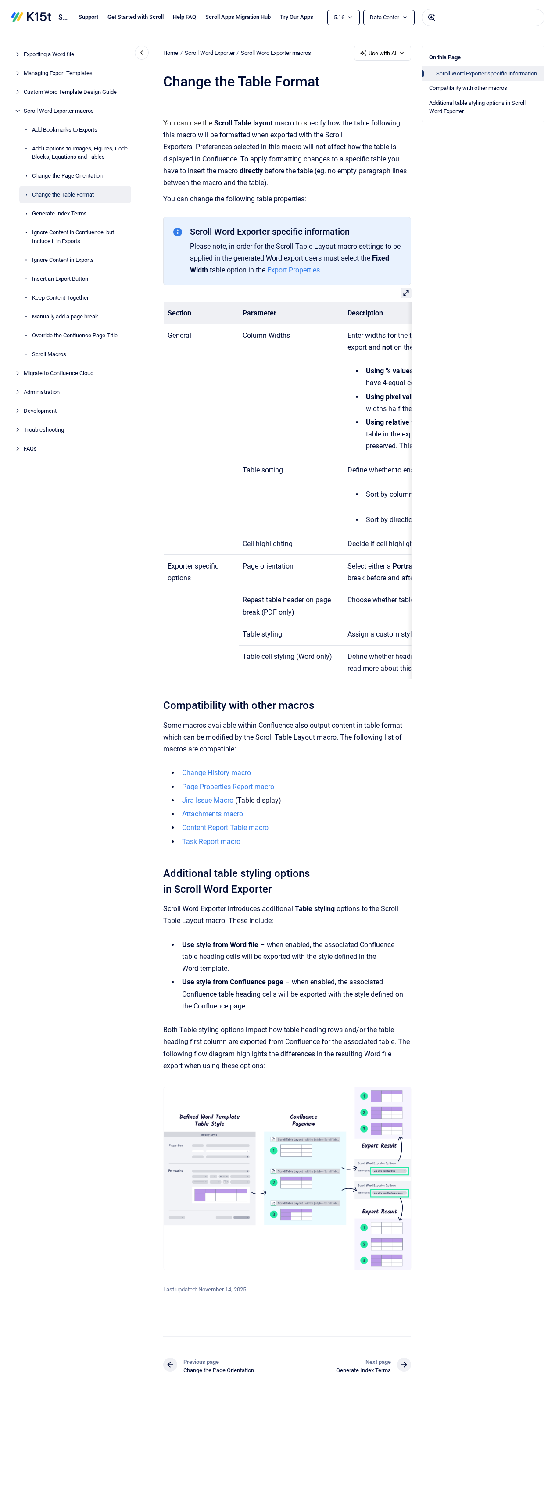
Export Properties (293, 270)
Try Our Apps (296, 17)
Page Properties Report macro (228, 787)
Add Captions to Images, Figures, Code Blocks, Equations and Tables (80, 153)
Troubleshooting (44, 429)
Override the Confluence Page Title (75, 335)
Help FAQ (184, 17)
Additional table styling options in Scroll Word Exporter (477, 107)
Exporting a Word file (49, 54)
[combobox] (483, 17)
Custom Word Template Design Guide (70, 92)
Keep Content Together (60, 297)
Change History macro (216, 773)
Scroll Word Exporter (63, 17)
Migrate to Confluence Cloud (58, 373)
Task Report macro (211, 841)
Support (88, 17)
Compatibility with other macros (468, 88)
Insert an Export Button (60, 278)
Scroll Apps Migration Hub (238, 17)
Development (40, 411)
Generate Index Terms (59, 213)
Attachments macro (212, 814)
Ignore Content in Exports (63, 260)
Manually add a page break (65, 316)
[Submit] (432, 18)
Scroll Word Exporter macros (59, 110)
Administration (42, 392)
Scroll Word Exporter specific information (486, 73)
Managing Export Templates (58, 73)
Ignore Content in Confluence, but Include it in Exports (73, 236)
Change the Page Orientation (67, 175)
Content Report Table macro (225, 827)
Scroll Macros (49, 354)
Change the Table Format (63, 194)
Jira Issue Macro (207, 800)
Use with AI (383, 53)
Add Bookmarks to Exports (64, 129)
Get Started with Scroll (135, 17)
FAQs (30, 448)
